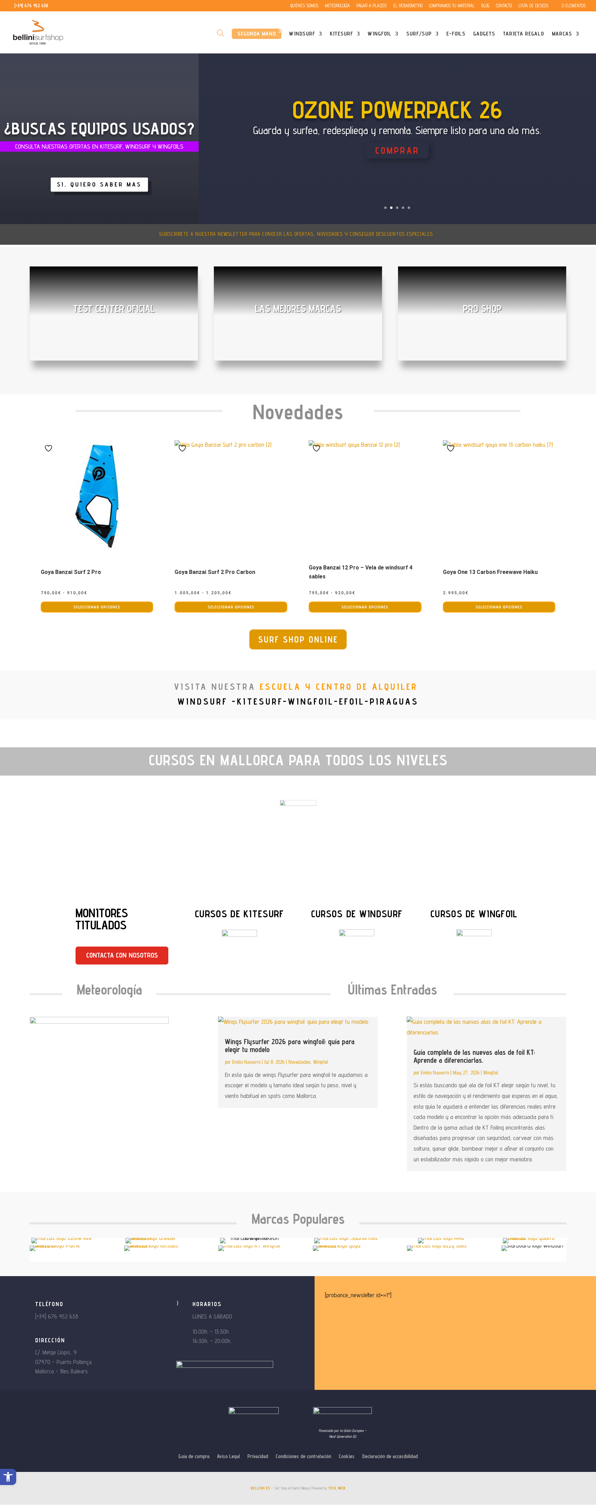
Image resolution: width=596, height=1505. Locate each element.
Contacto (504, 5)
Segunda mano (256, 33)
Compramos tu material (452, 5)
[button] (8, 1477)
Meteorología (337, 5)
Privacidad (257, 1456)
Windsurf (302, 34)
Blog (485, 5)
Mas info (397, 164)
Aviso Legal (228, 1456)
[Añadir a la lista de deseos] (49, 448)
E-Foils (456, 34)
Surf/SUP (419, 34)
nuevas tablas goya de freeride (397, 126)
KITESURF (389, 784)
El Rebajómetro (408, 5)
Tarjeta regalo (523, 34)
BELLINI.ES (260, 1488)
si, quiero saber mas (99, 184)
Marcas (562, 34)
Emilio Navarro (246, 1062)
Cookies (347, 1456)
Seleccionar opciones (96, 606)
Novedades (299, 1062)
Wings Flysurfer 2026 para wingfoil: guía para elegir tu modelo (290, 1045)
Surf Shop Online (298, 639)
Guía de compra (193, 1456)
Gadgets (484, 34)
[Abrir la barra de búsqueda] (220, 33)
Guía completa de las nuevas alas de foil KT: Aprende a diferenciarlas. (474, 1056)
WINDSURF (353, 784)
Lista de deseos (533, 5)
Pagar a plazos (371, 5)
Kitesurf (341, 34)
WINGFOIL (321, 784)
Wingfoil (379, 34)
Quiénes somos (304, 5)
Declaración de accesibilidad (390, 1456)
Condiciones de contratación (303, 1456)
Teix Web (337, 1488)
